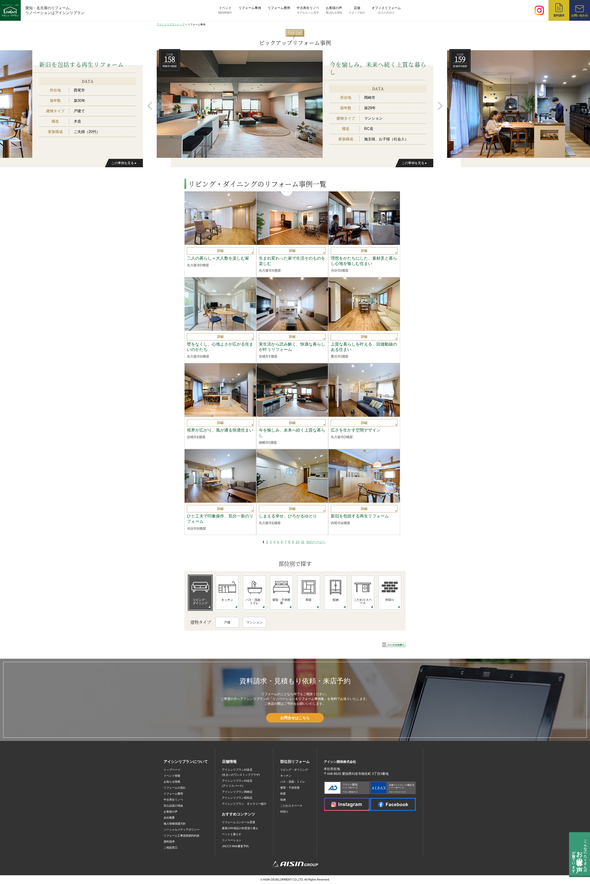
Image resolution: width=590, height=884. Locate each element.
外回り (284, 811)
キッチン (285, 775)
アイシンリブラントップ (171, 24)
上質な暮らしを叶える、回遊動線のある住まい (364, 347)
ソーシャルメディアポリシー (182, 829)
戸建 (227, 622)
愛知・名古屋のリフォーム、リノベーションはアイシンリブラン (54, 10)
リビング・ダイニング (294, 769)
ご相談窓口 (170, 847)
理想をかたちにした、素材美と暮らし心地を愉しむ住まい (364, 261)
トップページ (172, 769)
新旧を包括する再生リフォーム (360, 516)
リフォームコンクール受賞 (238, 822)
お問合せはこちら (295, 718)
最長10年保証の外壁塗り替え (240, 828)
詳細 (220, 251)
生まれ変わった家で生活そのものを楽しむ (292, 261)
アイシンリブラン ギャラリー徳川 (244, 803)
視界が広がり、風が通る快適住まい (220, 430)
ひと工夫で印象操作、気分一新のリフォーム (220, 519)
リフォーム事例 (250, 8)
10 (297, 542)
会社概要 (169, 817)
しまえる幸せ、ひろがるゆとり (288, 516)
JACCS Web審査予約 (235, 846)
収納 (283, 799)
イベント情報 (172, 775)
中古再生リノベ (308, 10)
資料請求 (169, 841)
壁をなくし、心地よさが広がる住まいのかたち (220, 347)
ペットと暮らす (231, 834)
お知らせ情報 (172, 781)
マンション (254, 622)
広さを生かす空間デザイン (356, 430)
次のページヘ (316, 542)
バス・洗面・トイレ (292, 781)
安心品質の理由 (173, 805)
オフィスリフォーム (386, 10)
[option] (295, 104)
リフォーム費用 (279, 8)
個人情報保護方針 (175, 823)
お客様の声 (334, 10)
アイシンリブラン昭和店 (237, 797)
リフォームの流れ (175, 787)
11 (302, 542)
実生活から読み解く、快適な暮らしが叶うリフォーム (292, 347)
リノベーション (231, 840)
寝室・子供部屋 (290, 787)
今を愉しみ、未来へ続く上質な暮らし (292, 433)
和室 (283, 793)
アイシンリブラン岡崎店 (237, 791)
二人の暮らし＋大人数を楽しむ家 (218, 258)
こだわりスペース (291, 805)
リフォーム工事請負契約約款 (182, 835)
